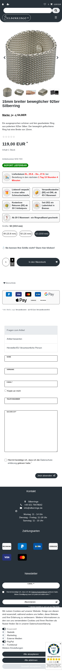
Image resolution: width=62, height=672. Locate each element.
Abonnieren (30, 602)
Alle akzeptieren (31, 654)
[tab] (31, 330)
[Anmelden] (3, 4)
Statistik (10, 632)
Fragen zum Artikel (16, 330)
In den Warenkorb (37, 262)
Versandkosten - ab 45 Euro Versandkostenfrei (32, 310)
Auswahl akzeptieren (31, 666)
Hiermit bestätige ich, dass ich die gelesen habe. (30, 461)
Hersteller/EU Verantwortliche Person (24, 348)
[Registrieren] (8, 4)
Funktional (12, 645)
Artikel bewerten (14, 339)
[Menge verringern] (12, 264)
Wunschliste (10, 283)
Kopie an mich (14, 391)
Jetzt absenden (44, 475)
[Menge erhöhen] (12, 260)
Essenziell (12, 629)
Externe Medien (14, 638)
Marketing (12, 635)
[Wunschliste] (45, 4)
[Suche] (56, 10)
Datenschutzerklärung (39, 623)
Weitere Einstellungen (12, 648)
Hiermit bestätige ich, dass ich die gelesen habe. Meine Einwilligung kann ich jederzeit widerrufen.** (32, 593)
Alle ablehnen (31, 660)
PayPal (10, 641)
